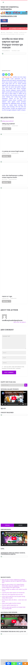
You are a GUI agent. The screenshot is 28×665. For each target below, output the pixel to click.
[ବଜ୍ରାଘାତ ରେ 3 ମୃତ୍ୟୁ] (14, 241)
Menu (3, 25)
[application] (14, 398)
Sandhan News (15, 125)
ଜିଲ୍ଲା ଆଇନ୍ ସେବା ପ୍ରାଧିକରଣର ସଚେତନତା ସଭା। (12, 594)
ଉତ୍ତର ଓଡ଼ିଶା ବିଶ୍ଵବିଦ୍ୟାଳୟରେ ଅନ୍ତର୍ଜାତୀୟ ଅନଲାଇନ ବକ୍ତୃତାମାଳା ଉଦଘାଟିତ (12, 176)
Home (4, 32)
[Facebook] (3, 74)
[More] (12, 74)
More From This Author (19, 322)
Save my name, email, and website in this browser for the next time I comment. (13, 367)
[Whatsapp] (6, 74)
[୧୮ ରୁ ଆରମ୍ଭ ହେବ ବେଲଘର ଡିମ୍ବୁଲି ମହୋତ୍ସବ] (14, 141)
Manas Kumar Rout (13, 179)
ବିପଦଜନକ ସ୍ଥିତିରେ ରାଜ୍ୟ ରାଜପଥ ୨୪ (10, 605)
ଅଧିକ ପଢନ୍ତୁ (5, 128)
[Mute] (23, 404)
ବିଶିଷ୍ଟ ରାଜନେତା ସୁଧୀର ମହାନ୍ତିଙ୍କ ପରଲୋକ (11, 603)
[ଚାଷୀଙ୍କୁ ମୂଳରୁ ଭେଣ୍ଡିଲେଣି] (14, 121)
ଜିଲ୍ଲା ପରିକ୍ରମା (9, 32)
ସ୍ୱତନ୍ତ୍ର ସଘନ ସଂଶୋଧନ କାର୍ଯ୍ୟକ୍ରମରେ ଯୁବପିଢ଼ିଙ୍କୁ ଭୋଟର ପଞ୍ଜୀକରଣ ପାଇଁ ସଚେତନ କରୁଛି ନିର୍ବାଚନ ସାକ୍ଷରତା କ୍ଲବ (14, 581)
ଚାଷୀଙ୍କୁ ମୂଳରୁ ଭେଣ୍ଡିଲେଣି (8, 123)
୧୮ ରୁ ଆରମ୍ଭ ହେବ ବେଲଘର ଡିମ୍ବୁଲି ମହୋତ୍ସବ (13, 151)
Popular (7, 525)
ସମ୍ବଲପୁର (16, 32)
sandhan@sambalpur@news (12, 320)
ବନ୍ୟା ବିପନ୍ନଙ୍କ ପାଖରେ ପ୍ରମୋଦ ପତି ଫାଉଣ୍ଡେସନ (13, 592)
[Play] (2, 404)
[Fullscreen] (25, 404)
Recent (21, 525)
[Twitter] (9, 74)
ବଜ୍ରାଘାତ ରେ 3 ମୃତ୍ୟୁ (7, 296)
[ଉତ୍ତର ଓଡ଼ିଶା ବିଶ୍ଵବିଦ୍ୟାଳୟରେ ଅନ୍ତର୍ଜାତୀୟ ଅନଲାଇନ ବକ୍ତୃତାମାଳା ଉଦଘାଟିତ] (14, 167)
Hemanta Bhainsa (6, 50)
